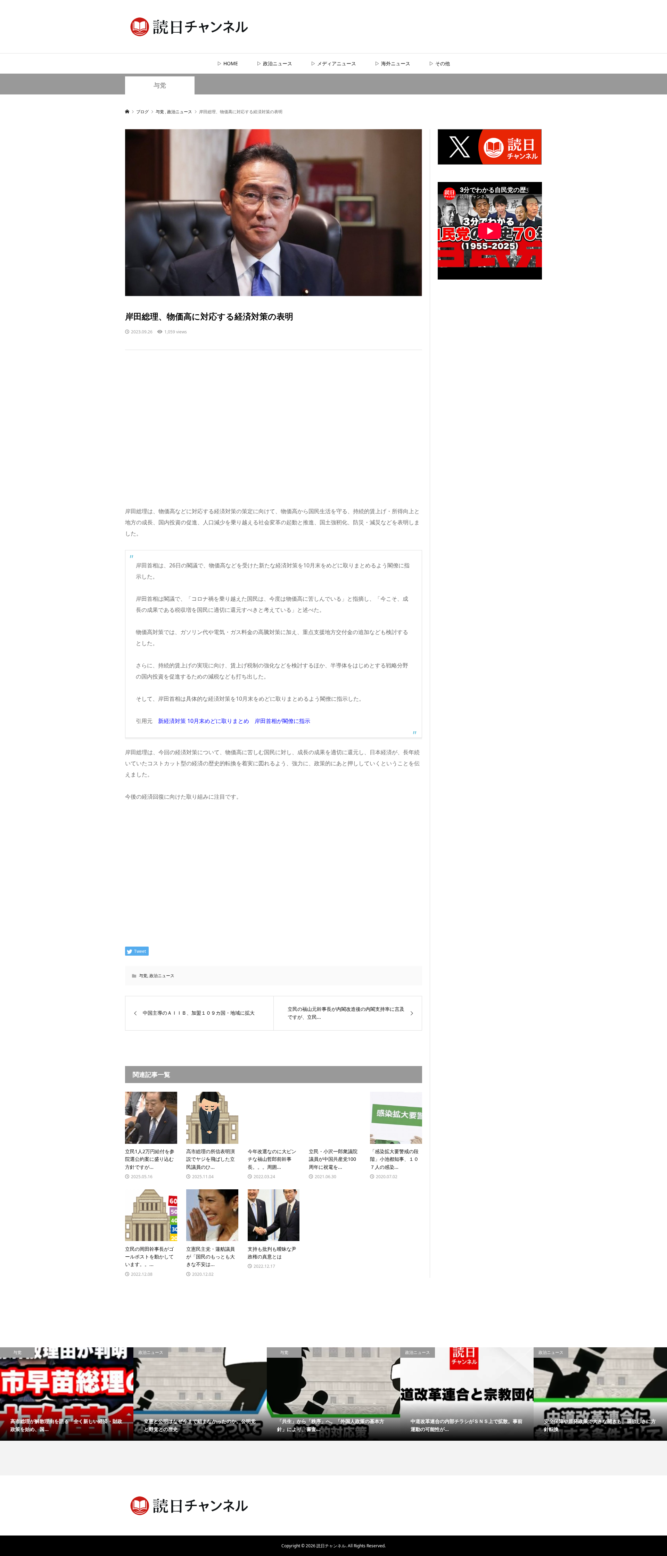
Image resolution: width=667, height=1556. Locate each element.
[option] (66, 1394)
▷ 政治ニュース (274, 63)
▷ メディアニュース (333, 63)
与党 (160, 85)
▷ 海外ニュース (392, 63)
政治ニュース (161, 976)
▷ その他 (439, 63)
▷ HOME (227, 63)
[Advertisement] (273, 434)
